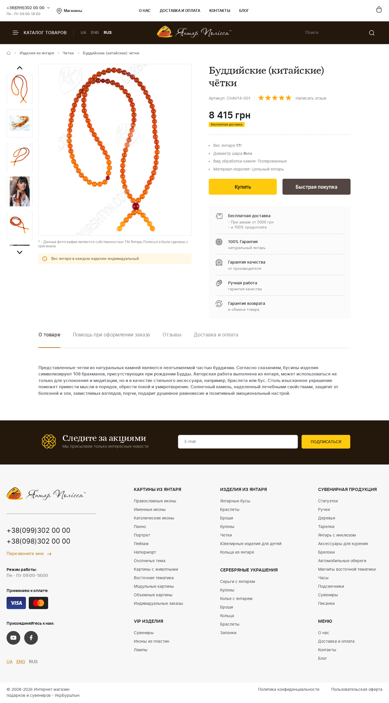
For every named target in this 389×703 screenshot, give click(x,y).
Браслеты (229, 510)
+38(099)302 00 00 (25, 8)
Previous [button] (20, 68)
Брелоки (326, 552)
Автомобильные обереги (342, 561)
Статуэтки (328, 501)
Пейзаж (141, 544)
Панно (140, 527)
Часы (323, 578)
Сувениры (144, 633)
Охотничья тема (149, 561)
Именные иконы (150, 510)
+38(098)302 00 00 (38, 541)
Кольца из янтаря (237, 552)
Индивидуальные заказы (158, 604)
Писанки (326, 604)
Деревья (326, 518)
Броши (226, 518)
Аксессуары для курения (343, 544)
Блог (244, 11)
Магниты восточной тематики (347, 570)
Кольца (227, 616)
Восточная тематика (154, 578)
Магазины (73, 11)
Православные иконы (155, 501)
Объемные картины (153, 595)
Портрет (142, 535)
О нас (145, 11)
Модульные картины (154, 587)
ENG (95, 33)
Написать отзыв (311, 98)
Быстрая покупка (316, 187)
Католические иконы (154, 518)
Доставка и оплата (180, 11)
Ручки (324, 510)
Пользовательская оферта (356, 690)
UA (83, 33)
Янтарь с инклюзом (337, 535)
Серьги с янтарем (237, 582)
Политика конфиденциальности (288, 690)
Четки (68, 53)
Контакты (219, 11)
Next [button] (20, 252)
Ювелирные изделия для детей (250, 544)
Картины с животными (156, 570)
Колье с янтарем (236, 599)
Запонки (228, 633)
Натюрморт (145, 552)
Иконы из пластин (151, 642)
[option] (20, 89)
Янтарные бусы (235, 501)
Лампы (141, 650)
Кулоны (227, 527)
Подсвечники (331, 587)
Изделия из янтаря (37, 53)
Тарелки (326, 527)
